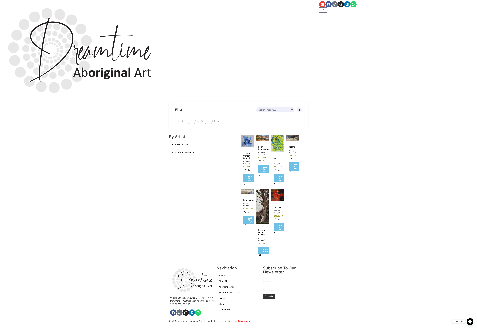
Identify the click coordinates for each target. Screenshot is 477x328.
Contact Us (224, 309)
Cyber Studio (243, 321)
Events (222, 298)
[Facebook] (328, 4)
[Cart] (323, 10)
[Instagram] (341, 4)
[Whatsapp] (353, 4)
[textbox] (181, 121)
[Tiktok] (335, 4)
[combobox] (182, 121)
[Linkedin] (347, 4)
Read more (266, 250)
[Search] (292, 109)
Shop (221, 304)
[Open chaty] (470, 321)
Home (222, 275)
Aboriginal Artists (179, 144)
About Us (223, 281)
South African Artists (181, 152)
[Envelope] (322, 4)
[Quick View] (248, 170)
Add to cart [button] (250, 178)
